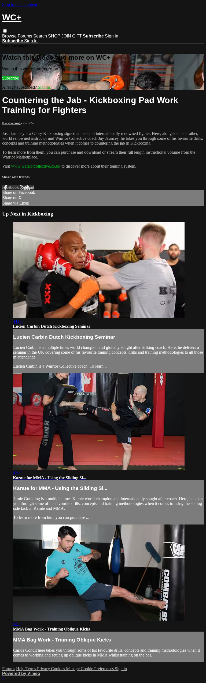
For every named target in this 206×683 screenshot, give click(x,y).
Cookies (58, 668)
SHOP (54, 36)
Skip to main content (19, 4)
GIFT (77, 36)
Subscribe (10, 78)
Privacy (44, 668)
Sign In (31, 41)
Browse (10, 36)
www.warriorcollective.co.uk (35, 166)
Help (20, 668)
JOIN (66, 36)
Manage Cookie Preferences (90, 668)
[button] (5, 31)
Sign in (111, 36)
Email (29, 187)
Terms (31, 668)
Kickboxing (11, 123)
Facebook (11, 187)
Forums (25, 36)
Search (40, 36)
